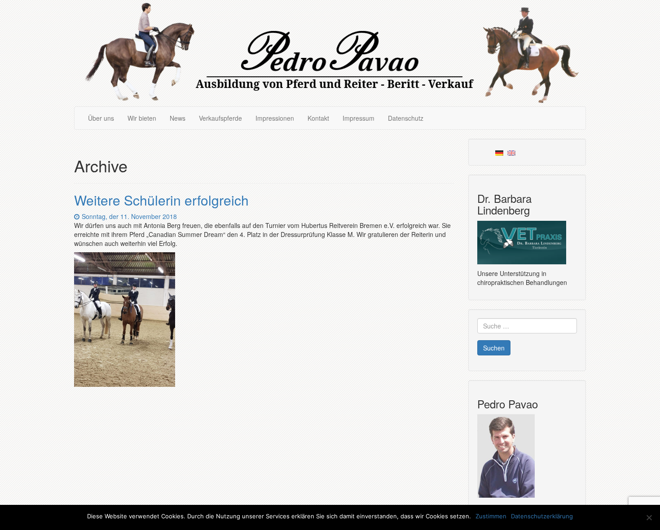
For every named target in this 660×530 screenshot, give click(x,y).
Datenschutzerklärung (542, 516)
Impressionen (274, 118)
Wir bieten (142, 118)
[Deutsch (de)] (499, 152)
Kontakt (318, 118)
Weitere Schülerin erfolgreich (161, 200)
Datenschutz (405, 118)
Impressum (358, 118)
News (177, 118)
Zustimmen (490, 516)
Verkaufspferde (220, 118)
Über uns (101, 118)
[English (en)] (511, 152)
